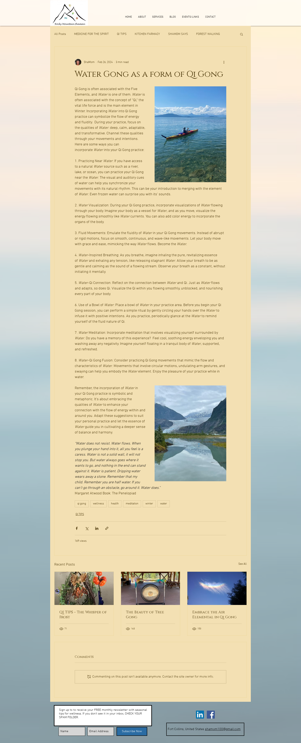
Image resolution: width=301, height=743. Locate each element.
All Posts (60, 34)
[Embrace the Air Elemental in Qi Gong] (217, 588)
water (163, 503)
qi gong (81, 503)
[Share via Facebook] (77, 528)
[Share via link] (107, 528)
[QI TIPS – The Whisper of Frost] (84, 588)
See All (242, 564)
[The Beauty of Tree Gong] (150, 588)
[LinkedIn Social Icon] (200, 715)
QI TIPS (122, 34)
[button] (241, 34)
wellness (98, 503)
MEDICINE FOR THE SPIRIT (91, 34)
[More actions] (223, 62)
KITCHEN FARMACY (147, 34)
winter (149, 503)
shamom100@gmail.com (223, 729)
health (115, 503)
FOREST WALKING (208, 34)
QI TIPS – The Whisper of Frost (83, 615)
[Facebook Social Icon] (211, 715)
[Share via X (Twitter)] (87, 528)
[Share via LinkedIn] (97, 528)
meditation (132, 503)
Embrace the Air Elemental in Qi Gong (214, 615)
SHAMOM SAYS (178, 34)
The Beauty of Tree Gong (145, 615)
